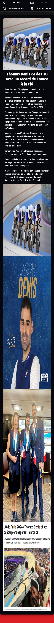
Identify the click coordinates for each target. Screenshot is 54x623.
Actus (44, 2)
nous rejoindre (44, 8)
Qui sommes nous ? (16, 8)
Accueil (16, 2)
